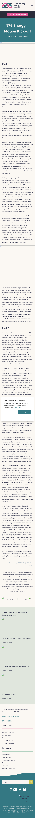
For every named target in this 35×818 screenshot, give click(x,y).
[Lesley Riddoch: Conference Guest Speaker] (17, 626)
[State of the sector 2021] (17, 683)
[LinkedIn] (10, 789)
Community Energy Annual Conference (15, 666)
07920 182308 (7, 721)
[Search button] (31, 782)
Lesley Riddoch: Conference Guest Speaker (17, 638)
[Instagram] (15, 789)
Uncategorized (23, 36)
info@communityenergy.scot (11, 716)
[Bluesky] (24, 789)
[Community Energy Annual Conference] (17, 654)
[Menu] (32, 5)
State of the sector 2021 (10, 694)
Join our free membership (17, 14)
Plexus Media (25, 812)
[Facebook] (20, 789)
